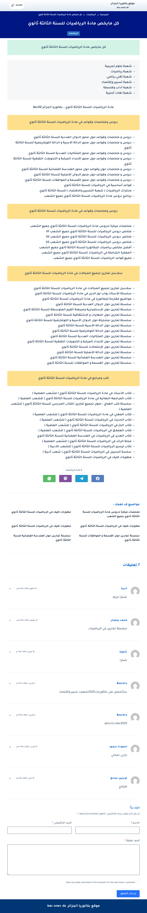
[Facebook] (97, 478)
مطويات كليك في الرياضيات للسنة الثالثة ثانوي (98, 457)
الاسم (135, 823)
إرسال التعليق (128, 893)
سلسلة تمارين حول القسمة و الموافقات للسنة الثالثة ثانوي (89, 363)
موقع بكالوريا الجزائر (123, 3)
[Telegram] (81, 478)
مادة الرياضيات (73, 470)
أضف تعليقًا (132, 840)
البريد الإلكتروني (62, 823)
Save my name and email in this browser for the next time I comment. (100, 883)
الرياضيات (73, 33)
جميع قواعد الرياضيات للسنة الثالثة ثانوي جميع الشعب (92, 258)
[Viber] (65, 478)
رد (10, 589)
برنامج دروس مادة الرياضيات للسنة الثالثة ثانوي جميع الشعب (88, 196)
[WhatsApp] (49, 478)
